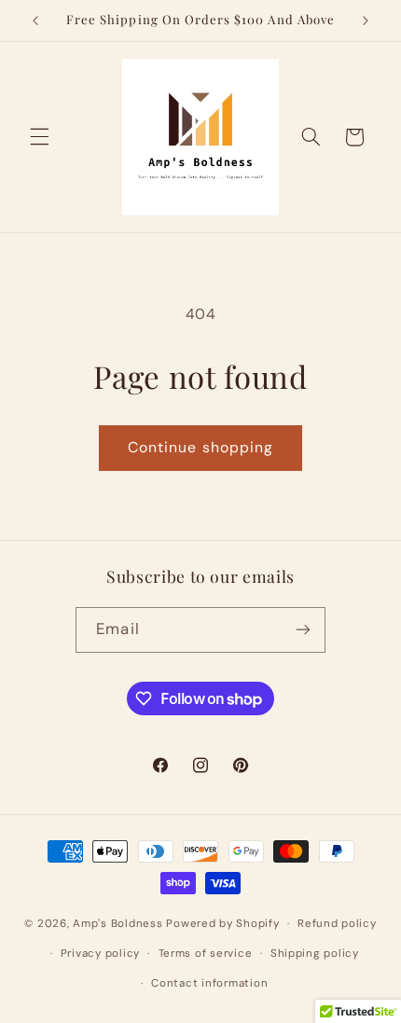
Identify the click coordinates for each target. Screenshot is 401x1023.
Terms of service (206, 954)
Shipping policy (314, 954)
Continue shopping (200, 447)
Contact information (209, 983)
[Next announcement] (365, 20)
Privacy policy (100, 954)
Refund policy (337, 924)
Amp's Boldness (117, 924)
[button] (39, 137)
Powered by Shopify (222, 924)
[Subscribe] (302, 630)
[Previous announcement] (35, 20)
